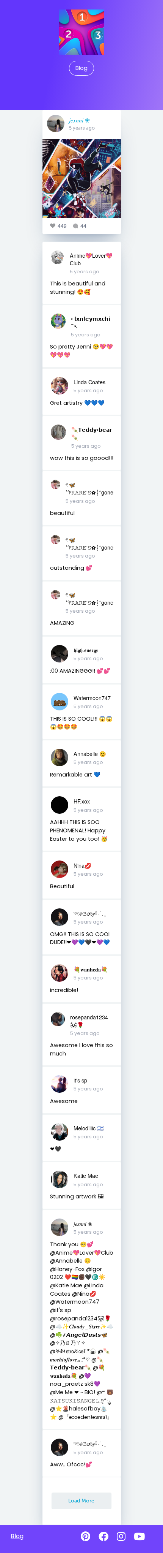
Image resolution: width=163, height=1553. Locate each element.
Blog (81, 68)
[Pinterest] (85, 1536)
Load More (81, 1501)
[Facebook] (103, 1536)
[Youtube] (139, 1536)
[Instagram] (121, 1536)
